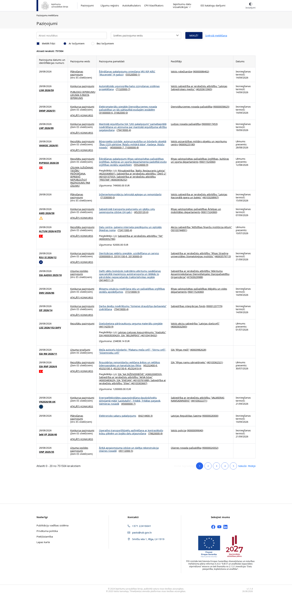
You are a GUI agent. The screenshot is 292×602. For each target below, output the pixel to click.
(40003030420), (112, 335)
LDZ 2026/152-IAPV (50, 327)
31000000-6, (107, 112)
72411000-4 (124, 230)
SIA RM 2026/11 (48, 353)
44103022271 (199, 400)
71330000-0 (107, 197)
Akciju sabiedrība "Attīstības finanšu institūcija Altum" (201, 227)
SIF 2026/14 (45, 310)
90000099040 (195, 430)
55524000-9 (141, 164)
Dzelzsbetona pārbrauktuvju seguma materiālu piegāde (131, 323)
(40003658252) (118, 179)
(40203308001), (108, 173)
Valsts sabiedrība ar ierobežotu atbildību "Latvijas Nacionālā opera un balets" (199, 196)
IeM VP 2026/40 (48, 434)
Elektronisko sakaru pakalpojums (117, 415)
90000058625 (221, 106)
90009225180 (186, 144)
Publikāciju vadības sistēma (52, 525)
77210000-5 (132, 291)
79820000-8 (155, 433)
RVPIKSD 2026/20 (49, 162)
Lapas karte (43, 542)
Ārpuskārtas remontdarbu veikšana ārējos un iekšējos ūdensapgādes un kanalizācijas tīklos (129, 364)
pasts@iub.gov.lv (141, 532)
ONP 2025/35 (46, 451)
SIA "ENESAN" (124, 380)
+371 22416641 (141, 526)
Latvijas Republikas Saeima (186, 415)
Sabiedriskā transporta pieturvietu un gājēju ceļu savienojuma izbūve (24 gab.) (127, 210)
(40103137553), (108, 176)
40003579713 (222, 256)
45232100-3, (106, 368)
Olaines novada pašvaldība (186, 447)
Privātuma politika (47, 530)
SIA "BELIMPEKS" (130, 335)
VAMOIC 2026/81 (48, 145)
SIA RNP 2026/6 (48, 366)
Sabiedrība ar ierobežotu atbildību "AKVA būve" (126, 377)
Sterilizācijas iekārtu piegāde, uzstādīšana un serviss (129, 253)
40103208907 (210, 197)
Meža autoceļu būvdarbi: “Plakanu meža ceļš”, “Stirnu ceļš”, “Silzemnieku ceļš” (132, 351)
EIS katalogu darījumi (213, 5)
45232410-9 (134, 368)
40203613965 (204, 89)
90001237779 (214, 306)
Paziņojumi (87, 5)
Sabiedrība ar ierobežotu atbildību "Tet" (140, 236)
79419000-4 (123, 130)
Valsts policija (178, 430)
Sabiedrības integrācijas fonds (188, 306)
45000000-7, (118, 147)
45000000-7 (128, 403)
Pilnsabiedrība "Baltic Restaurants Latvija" (141, 170)
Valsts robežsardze (181, 71)
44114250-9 (106, 326)
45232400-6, (151, 365)
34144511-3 (106, 280)
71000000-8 (131, 147)
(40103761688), (141, 380)
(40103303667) (138, 383)
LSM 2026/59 (46, 90)
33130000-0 (134, 256)
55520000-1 (132, 74)
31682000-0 (120, 112)
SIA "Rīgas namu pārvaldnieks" (188, 362)
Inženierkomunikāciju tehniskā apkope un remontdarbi (130, 194)
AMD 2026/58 (46, 213)
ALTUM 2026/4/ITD (50, 231)
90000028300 (210, 415)
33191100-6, (121, 256)
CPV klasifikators (153, 5)
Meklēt (193, 35)
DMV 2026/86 (46, 292)
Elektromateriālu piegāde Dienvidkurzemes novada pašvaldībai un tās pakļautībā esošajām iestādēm (128, 108)
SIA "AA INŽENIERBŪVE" (131, 374)
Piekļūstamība (44, 536)
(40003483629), (108, 380)
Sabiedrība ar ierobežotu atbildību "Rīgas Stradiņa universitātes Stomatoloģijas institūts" (199, 255)
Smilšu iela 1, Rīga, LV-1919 (147, 539)
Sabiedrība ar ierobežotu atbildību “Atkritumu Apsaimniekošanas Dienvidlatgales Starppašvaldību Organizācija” (200, 274)
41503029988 (194, 277)
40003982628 (198, 349)
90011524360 (207, 161)
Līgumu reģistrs (110, 5)
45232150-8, (120, 368)
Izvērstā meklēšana (216, 35)
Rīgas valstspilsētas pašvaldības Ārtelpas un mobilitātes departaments (196, 210)
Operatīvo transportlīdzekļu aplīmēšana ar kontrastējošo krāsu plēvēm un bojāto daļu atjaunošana (131, 432)
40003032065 (179, 326)
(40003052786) (107, 239)
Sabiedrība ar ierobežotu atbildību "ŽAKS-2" (141, 173)
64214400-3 (145, 415)
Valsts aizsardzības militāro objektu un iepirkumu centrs (199, 143)
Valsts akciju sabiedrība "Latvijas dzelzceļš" (195, 323)
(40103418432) (148, 335)
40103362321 (214, 362)
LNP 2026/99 (46, 128)
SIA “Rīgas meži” (180, 349)
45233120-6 (141, 212)
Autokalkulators (131, 5)
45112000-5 (125, 450)
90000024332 (210, 447)
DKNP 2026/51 (47, 110)
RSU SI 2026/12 (47, 257)
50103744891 (179, 230)
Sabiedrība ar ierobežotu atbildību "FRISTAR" (127, 178)
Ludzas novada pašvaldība (186, 124)
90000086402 (200, 71)
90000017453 (209, 124)
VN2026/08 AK (47, 401)
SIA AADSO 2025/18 (50, 275)
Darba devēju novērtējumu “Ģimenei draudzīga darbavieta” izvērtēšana (132, 308)
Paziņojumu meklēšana (47, 15)
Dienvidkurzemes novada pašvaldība (191, 106)
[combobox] (146, 35)
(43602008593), (153, 374)
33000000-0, (107, 256)
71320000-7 (122, 89)
